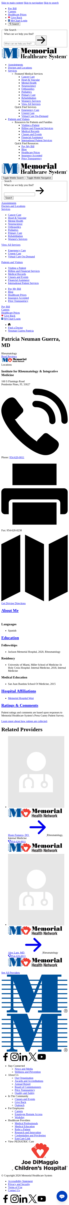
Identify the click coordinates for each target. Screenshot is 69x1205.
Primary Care (15, 233)
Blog (10, 291)
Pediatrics (13, 230)
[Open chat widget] (62, 1196)
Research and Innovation (28, 1132)
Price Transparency (18, 301)
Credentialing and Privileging (30, 1135)
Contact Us (14, 1190)
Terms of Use (15, 1187)
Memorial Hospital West (21, 698)
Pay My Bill (14, 288)
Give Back (16, 17)
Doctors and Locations (20, 67)
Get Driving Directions (13, 603)
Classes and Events (18, 277)
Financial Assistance (18, 280)
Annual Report (22, 1084)
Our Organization (24, 1078)
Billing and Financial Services (24, 271)
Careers (12, 11)
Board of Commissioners (28, 1087)
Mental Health (15, 220)
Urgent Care (14, 253)
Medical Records (17, 274)
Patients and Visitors (18, 119)
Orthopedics (14, 227)
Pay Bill (12, 8)
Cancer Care (14, 214)
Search (8, 198)
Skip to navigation (33, 2)
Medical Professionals (26, 1123)
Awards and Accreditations (29, 1081)
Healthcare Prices (17, 14)
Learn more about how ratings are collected (24, 721)
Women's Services (17, 239)
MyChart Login (19, 20)
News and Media (24, 1068)
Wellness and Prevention (28, 1071)
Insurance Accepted (18, 297)
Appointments (15, 64)
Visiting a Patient (17, 268)
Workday (19, 1117)
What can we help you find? (19, 33)
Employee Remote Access (28, 1114)
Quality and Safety (24, 1093)
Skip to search (51, 2)
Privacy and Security (19, 1184)
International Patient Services (23, 283)
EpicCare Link (22, 1138)
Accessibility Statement (20, 1181)
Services (12, 70)
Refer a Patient (22, 1129)
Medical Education (25, 1126)
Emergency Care (17, 250)
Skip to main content (12, 2)
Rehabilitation (15, 236)
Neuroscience (15, 224)
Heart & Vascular (17, 217)
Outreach (19, 1105)
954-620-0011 (16, 457)
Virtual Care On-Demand (21, 256)
